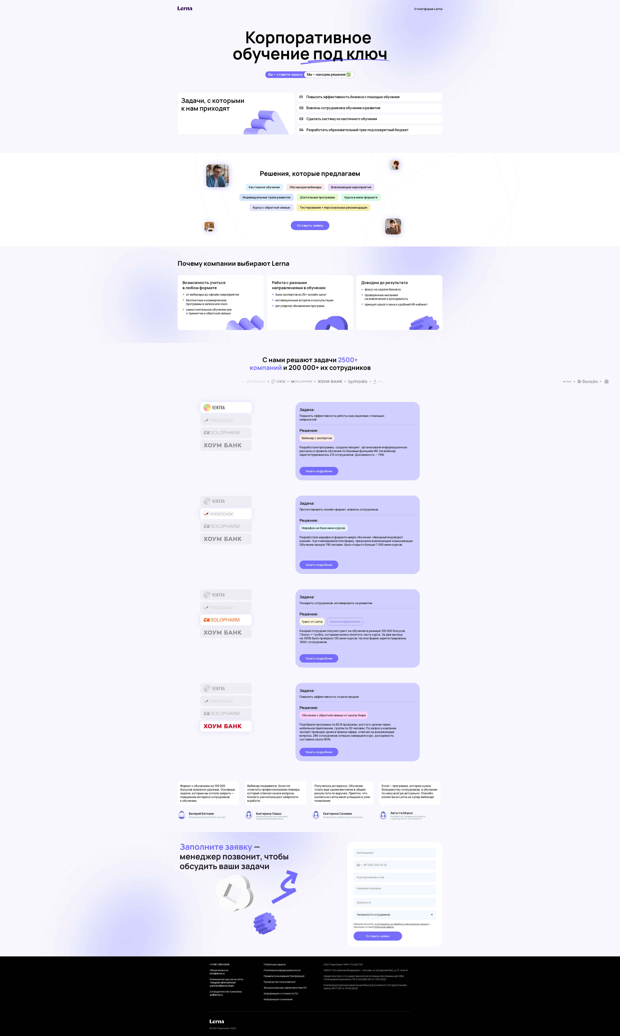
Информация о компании (278, 999)
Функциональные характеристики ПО (285, 987)
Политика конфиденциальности (282, 970)
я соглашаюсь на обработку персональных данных (401, 924)
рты (392, 926)
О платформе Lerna (428, 9)
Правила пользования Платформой (284, 976)
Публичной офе (382, 926)
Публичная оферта (275, 964)
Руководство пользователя (279, 982)
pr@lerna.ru (216, 994)
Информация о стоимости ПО (281, 993)
